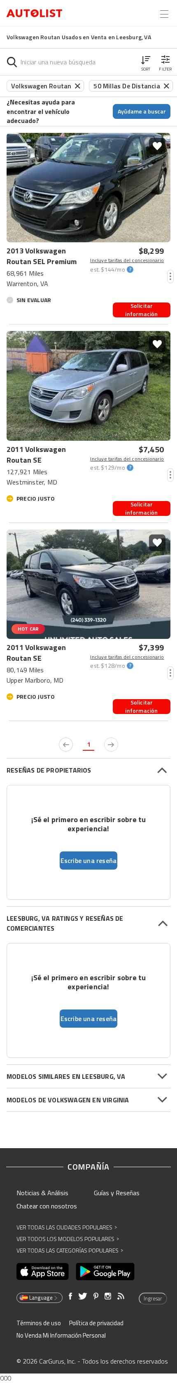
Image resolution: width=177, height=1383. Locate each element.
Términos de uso (38, 1323)
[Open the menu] (164, 14)
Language (41, 1297)
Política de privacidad (96, 1323)
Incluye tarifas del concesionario (127, 260)
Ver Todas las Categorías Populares (69, 1250)
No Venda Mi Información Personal (61, 1335)
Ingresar (153, 1298)
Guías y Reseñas (117, 1193)
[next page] (111, 745)
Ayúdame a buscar (142, 111)
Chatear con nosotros (46, 1206)
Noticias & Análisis (42, 1193)
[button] (146, 62)
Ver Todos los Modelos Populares (67, 1238)
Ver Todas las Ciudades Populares (66, 1227)
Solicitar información (141, 310)
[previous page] (66, 745)
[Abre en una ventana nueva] (42, 1271)
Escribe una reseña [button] (89, 860)
